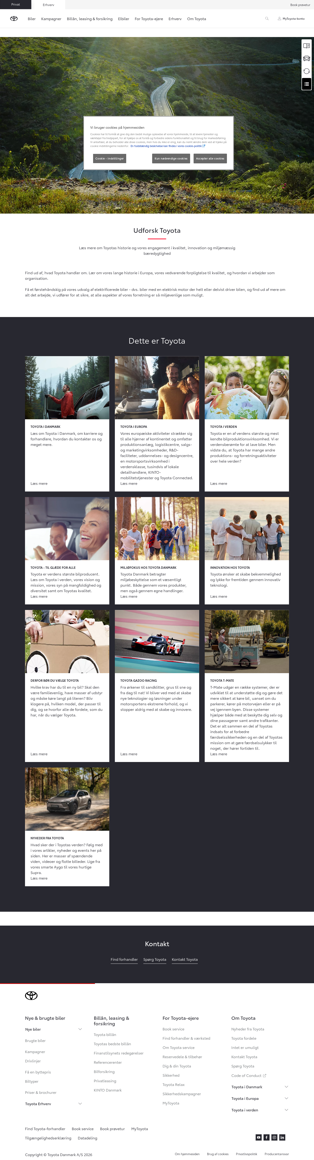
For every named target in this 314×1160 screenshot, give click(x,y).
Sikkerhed (171, 1075)
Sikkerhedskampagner (182, 1093)
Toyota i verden (245, 1109)
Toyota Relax (174, 1084)
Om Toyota (196, 18)
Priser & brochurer (41, 1092)
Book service (173, 1028)
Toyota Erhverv (38, 1103)
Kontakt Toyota (244, 1056)
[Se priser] (306, 45)
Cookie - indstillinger (109, 158)
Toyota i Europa (245, 1098)
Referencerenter (108, 1062)
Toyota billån (105, 1034)
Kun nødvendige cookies (171, 158)
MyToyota (171, 1102)
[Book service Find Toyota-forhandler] (306, 84)
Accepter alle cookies (210, 158)
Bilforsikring (104, 1071)
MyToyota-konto (294, 18)
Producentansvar (277, 1154)
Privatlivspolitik (246, 1154)
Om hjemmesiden (187, 1154)
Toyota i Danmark (247, 1086)
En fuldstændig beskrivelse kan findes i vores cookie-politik (166, 146)
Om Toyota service (179, 1047)
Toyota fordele (243, 1038)
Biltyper (31, 1081)
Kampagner (51, 18)
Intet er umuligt (245, 1047)
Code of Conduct (249, 1075)
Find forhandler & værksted (186, 1038)
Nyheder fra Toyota (247, 1028)
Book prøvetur (300, 5)
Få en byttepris (38, 1071)
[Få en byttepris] (306, 71)
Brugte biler (35, 1040)
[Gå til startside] (14, 18)
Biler (32, 18)
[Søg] (267, 18)
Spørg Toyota (242, 1065)
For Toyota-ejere (149, 18)
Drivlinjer (33, 1060)
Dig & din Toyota (177, 1065)
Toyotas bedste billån (112, 1043)
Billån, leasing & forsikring (90, 18)
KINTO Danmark (108, 1089)
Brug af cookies (218, 1154)
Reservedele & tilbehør (182, 1056)
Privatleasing (105, 1080)
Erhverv (175, 18)
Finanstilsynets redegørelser (119, 1052)
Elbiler (123, 18)
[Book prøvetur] (306, 58)
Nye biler (33, 1029)
